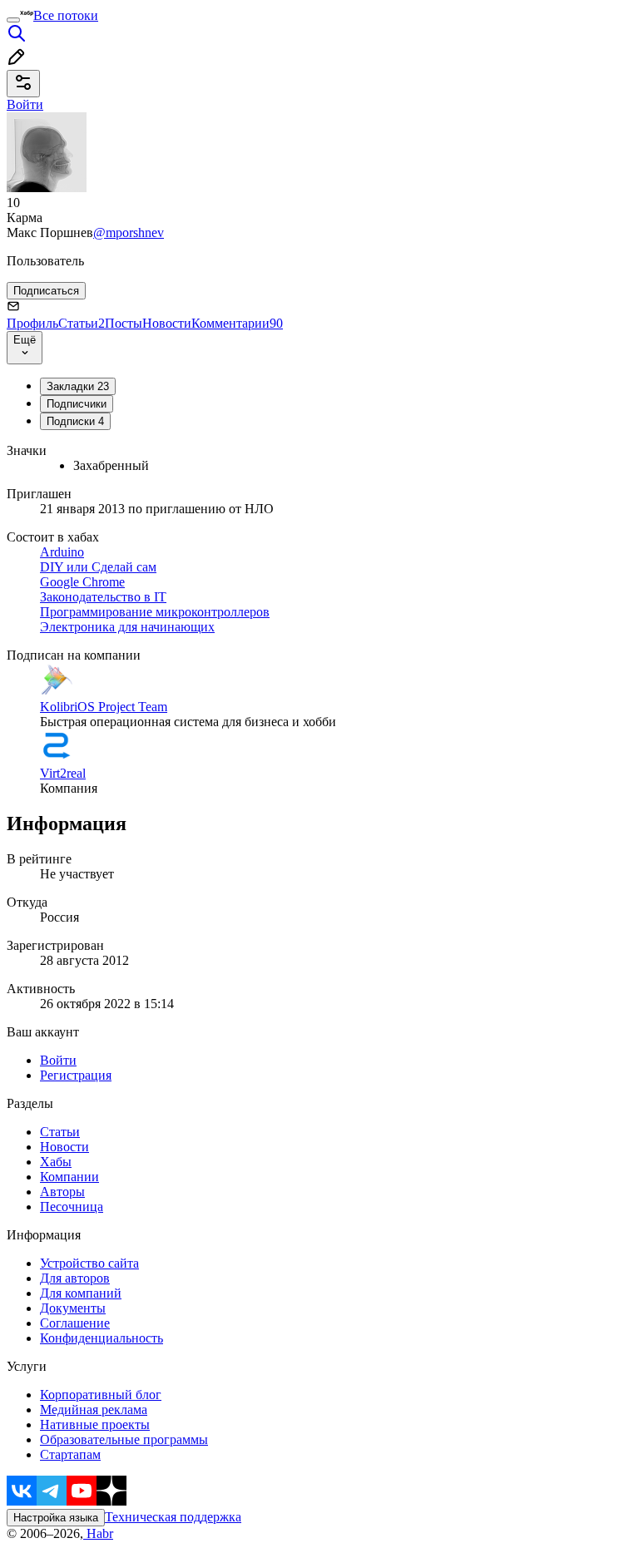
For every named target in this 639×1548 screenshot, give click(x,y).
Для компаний (80, 1293)
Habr (98, 1533)
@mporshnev (128, 232)
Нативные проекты (95, 1424)
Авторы (62, 1191)
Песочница (71, 1206)
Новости (166, 323)
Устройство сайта (89, 1263)
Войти (58, 1060)
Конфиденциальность (101, 1338)
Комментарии (237, 323)
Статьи (81, 323)
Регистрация (75, 1075)
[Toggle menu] (13, 19)
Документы (73, 1308)
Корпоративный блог (100, 1394)
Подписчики (76, 404)
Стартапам (70, 1454)
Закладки (78, 386)
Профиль (32, 323)
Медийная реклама (93, 1409)
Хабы (56, 1162)
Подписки (75, 421)
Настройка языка (55, 1517)
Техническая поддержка (173, 1517)
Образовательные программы (124, 1439)
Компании (69, 1177)
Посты (123, 323)
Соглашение (75, 1323)
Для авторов (75, 1278)
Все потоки (65, 15)
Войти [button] (25, 104)
